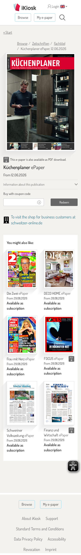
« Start (7, 32)
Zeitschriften (40, 43)
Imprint (50, 549)
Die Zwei (17, 293)
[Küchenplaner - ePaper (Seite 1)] (41, 102)
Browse (23, 17)
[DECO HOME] (59, 269)
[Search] (62, 18)
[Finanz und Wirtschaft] (59, 403)
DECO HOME (57, 293)
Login (55, 6)
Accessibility (57, 538)
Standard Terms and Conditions (40, 528)
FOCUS (53, 358)
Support (52, 518)
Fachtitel (59, 43)
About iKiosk (31, 518)
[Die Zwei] (22, 269)
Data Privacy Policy (28, 538)
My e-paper (44, 17)
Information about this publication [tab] (24, 184)
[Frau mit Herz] (22, 335)
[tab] (40, 193)
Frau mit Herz (21, 359)
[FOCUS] (59, 335)
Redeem (64, 202)
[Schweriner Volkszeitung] (22, 403)
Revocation (31, 549)
